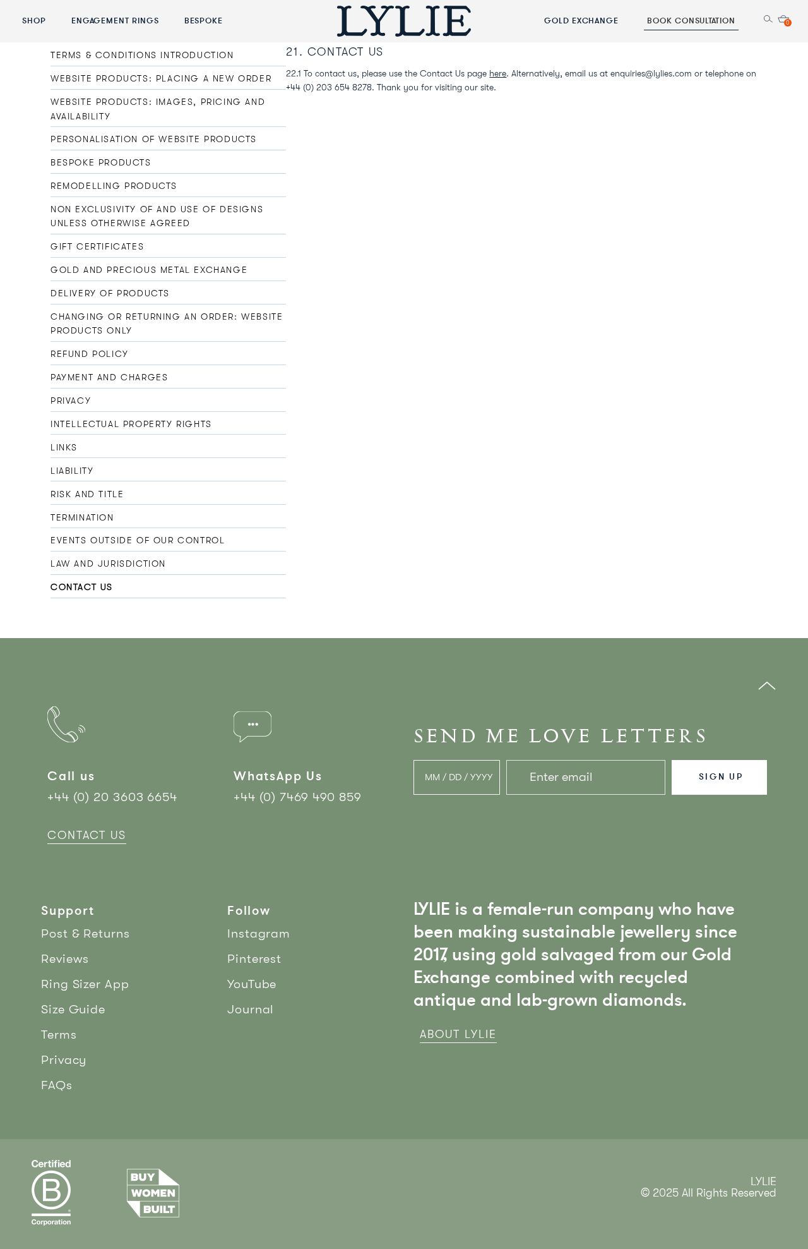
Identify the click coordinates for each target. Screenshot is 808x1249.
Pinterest (254, 958)
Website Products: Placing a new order (160, 78)
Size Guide (73, 1009)
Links (64, 447)
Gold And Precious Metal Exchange (148, 270)
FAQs (57, 1085)
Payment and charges (109, 377)
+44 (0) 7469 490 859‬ (298, 797)
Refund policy (89, 354)
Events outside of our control (137, 540)
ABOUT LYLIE (458, 1034)
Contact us (81, 587)
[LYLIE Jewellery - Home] (403, 20)
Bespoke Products (101, 162)
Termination (82, 517)
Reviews (65, 958)
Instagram (258, 933)
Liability (71, 471)
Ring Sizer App (85, 984)
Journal (250, 1009)
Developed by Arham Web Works (738, 1206)
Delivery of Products (110, 293)
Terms (59, 1034)
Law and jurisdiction (108, 563)
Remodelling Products (113, 186)
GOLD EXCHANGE (581, 20)
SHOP (34, 20)
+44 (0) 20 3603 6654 (112, 797)
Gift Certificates (97, 246)
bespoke (203, 20)
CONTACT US (86, 835)
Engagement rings (115, 20)
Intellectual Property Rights (131, 424)
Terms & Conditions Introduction (142, 55)
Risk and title (87, 494)
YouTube (251, 984)
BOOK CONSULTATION (691, 20)
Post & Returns (85, 933)
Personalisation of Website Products (153, 139)
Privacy (70, 400)
